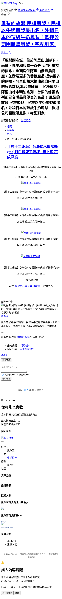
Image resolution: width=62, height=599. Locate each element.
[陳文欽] (2, 524)
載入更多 (6, 360)
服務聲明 (32, 557)
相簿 (9, 126)
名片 (9, 134)
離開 (17, 593)
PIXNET (14, 554)
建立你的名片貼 (7, 527)
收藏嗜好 (24, 345)
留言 (27, 337)
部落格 (10, 130)
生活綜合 (26, 120)
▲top (4, 354)
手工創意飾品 (27, 349)
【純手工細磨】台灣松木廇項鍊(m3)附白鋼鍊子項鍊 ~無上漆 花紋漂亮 (32, 152)
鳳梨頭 (4, 316)
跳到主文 (6, 52)
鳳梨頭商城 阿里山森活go (28, 286)
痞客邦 (20, 337)
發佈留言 (6, 379)
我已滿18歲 (7, 593)
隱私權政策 (53, 554)
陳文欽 (3, 522)
